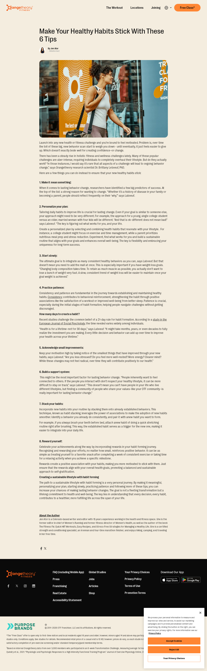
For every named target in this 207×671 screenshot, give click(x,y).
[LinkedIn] (34, 586)
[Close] (200, 612)
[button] (168, 8)
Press (56, 579)
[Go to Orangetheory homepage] (19, 8)
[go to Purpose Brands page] (21, 626)
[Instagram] (25, 586)
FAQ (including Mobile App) (68, 572)
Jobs (91, 579)
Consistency (55, 297)
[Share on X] (45, 548)
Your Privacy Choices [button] (137, 572)
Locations (137, 8)
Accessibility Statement (67, 600)
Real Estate (59, 593)
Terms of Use (132, 586)
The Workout (114, 8)
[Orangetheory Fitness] (21, 574)
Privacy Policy (133, 579)
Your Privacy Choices (174, 658)
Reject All (174, 649)
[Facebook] (8, 586)
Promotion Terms (135, 592)
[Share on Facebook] (41, 548)
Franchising (60, 586)
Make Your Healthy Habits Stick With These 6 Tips (101, 35)
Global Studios (97, 572)
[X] (17, 586)
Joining (155, 8)
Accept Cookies (174, 641)
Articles (93, 586)
